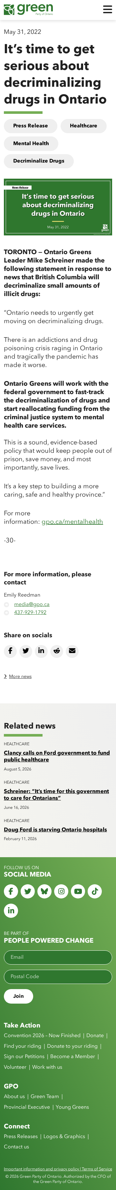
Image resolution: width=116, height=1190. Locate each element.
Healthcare (83, 126)
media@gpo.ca (32, 604)
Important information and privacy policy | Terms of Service (58, 1169)
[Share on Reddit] (56, 651)
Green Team (45, 1096)
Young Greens (72, 1107)
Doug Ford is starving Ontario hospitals (55, 830)
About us (14, 1096)
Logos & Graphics (64, 1136)
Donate (95, 1035)
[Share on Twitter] (25, 651)
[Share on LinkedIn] (41, 651)
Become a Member (72, 1056)
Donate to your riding (72, 1046)
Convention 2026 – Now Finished (42, 1035)
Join (18, 996)
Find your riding (22, 1046)
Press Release (30, 126)
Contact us (16, 1147)
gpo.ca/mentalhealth (72, 522)
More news (20, 676)
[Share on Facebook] (10, 651)
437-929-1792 (30, 612)
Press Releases (21, 1136)
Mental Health (31, 143)
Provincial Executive (27, 1107)
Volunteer (15, 1067)
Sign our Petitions (24, 1056)
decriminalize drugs (38, 161)
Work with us (47, 1067)
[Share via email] (72, 651)
